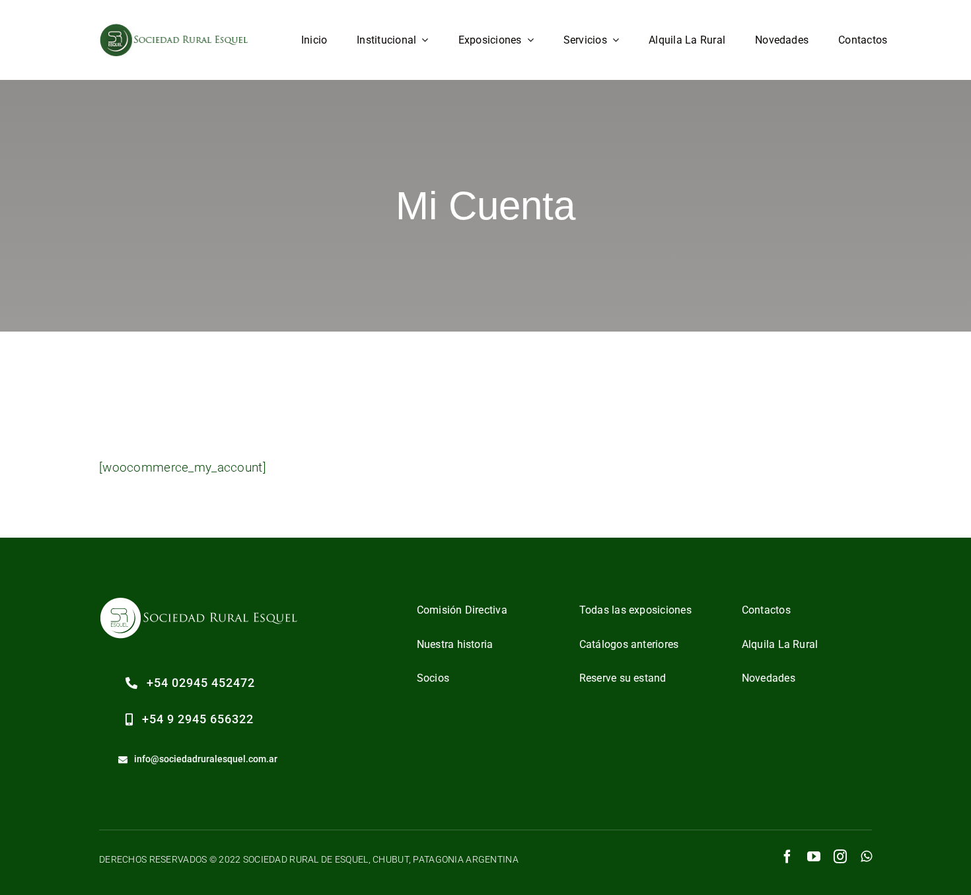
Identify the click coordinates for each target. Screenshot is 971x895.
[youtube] (813, 856)
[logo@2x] (175, 29)
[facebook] (787, 856)
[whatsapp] (866, 856)
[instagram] (840, 856)
